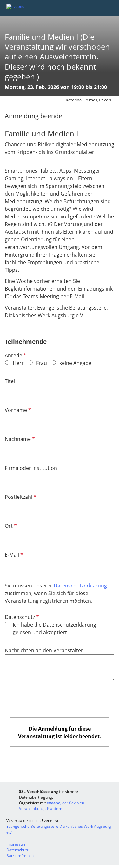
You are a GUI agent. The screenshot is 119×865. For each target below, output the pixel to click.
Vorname (17, 410)
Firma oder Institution (31, 467)
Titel (10, 381)
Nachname (19, 439)
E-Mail (13, 554)
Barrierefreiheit (20, 855)
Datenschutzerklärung (80, 585)
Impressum (16, 844)
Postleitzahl (20, 496)
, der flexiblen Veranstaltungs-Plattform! (51, 805)
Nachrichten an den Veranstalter (44, 650)
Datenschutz (21, 617)
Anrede (15, 355)
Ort (10, 525)
